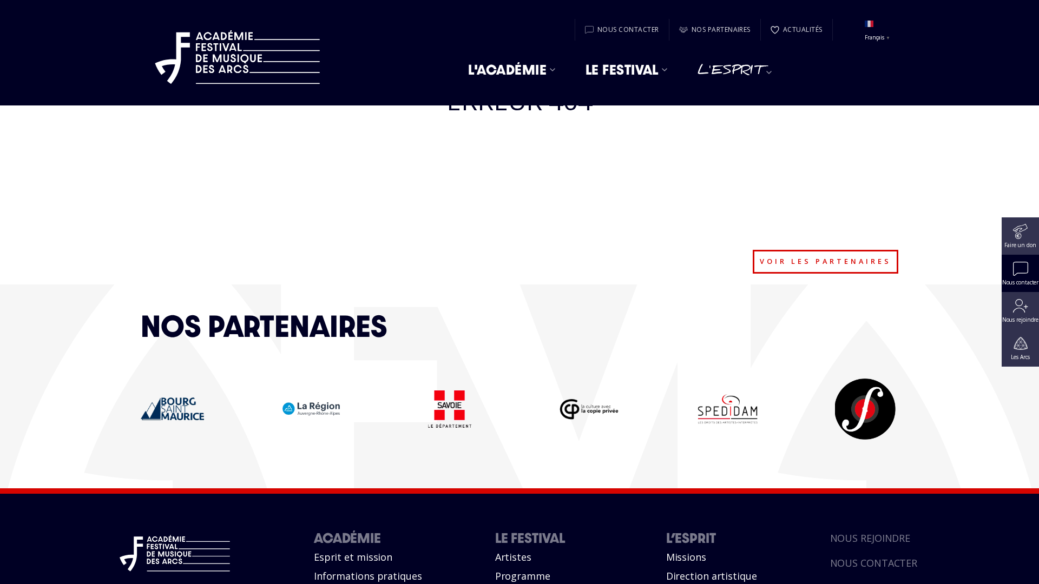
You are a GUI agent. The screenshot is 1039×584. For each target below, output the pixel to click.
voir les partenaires (825, 261)
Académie (347, 538)
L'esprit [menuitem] (731, 72)
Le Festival (530, 538)
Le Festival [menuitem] (622, 70)
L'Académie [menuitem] (507, 70)
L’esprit (691, 538)
